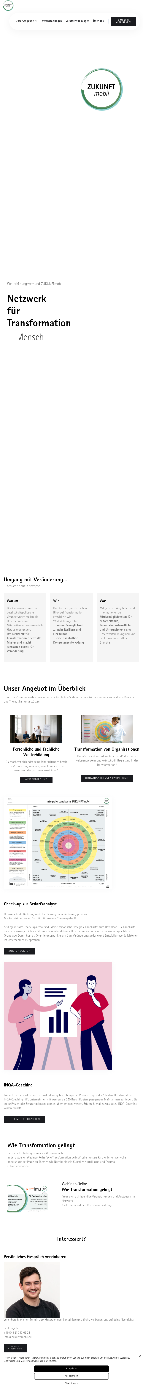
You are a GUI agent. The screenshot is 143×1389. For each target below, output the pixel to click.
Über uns (98, 21)
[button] (26, 21)
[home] (10, 5)
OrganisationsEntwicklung (106, 778)
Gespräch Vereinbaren (124, 21)
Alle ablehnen (71, 1376)
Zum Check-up (19, 951)
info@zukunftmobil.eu (18, 1337)
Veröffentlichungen (78, 21)
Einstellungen (71, 1383)
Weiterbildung (36, 779)
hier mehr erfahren (24, 1119)
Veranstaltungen (52, 21)
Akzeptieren (71, 1369)
